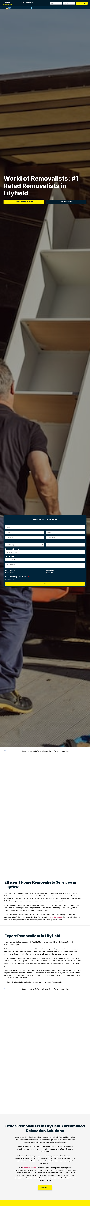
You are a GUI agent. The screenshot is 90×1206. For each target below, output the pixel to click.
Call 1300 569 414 (67, 202)
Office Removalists (29, 1168)
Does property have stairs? (16, 577)
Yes (8, 573)
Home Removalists (55, 917)
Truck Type (9, 556)
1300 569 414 (7, 4)
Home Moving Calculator (24, 202)
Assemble (50, 570)
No (13, 573)
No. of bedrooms (12, 549)
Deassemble (10, 570)
